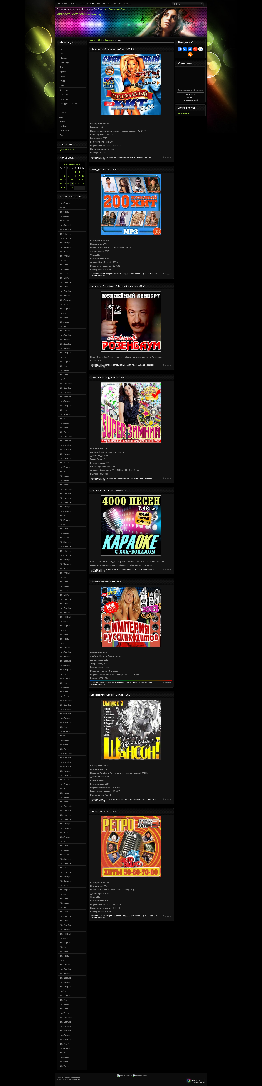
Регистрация (114, 9)
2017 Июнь (64, 581)
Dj (61, 108)
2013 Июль (64, 374)
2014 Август (64, 432)
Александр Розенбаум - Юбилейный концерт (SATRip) (118, 286)
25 (61, 187)
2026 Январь (65, 1035)
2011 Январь (65, 242)
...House (63, 112)
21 (72, 183)
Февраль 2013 (72, 164)
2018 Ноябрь (65, 656)
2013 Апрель (65, 361)
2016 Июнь (64, 529)
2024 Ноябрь (65, 973)
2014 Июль (64, 427)
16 (79, 180)
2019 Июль (64, 691)
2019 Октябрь (65, 705)
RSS (106, 9)
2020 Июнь (64, 740)
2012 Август (64, 326)
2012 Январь (65, 295)
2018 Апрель (65, 625)
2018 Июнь (64, 634)
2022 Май (64, 841)
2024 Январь (65, 929)
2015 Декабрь (65, 502)
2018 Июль (64, 639)
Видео (63, 76)
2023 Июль (64, 903)
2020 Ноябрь (65, 762)
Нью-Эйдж (64, 62)
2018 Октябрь (65, 652)
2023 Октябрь (65, 916)
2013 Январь (65, 348)
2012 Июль (64, 322)
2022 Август (64, 854)
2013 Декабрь (65, 396)
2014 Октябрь (65, 440)
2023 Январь (65, 876)
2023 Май (64, 894)
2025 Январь (65, 982)
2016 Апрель (65, 520)
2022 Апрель (65, 837)
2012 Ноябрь (65, 339)
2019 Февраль (65, 669)
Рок (61, 49)
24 (83, 183)
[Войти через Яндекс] (195, 49)
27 (68, 187)
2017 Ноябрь (65, 603)
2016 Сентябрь (66, 542)
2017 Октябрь (65, 599)
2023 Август (64, 907)
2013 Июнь (64, 370)
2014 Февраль (65, 405)
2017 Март (64, 568)
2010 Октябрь (65, 229)
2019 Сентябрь (66, 700)
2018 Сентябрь (66, 647)
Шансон (63, 58)
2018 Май (64, 630)
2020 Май (64, 735)
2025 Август (64, 1013)
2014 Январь (65, 401)
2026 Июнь (64, 1057)
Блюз (62, 85)
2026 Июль (64, 1061)
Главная (92, 40)
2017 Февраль (65, 564)
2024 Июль (64, 956)
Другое (63, 71)
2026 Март (64, 1044)
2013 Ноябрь (65, 392)
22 (75, 183)
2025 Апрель (65, 995)
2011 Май (64, 260)
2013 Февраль (65, 352)
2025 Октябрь (65, 1022)
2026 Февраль (65, 1039)
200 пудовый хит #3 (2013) (104, 169)
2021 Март (64, 779)
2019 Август (64, 696)
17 (83, 180)
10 (83, 176)
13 (68, 180)
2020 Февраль (65, 722)
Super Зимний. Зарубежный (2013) (108, 377)
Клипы (63, 81)
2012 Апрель (65, 308)
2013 (100, 40)
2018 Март (64, 621)
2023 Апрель (65, 890)
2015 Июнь (64, 476)
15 (75, 180)
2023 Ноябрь (65, 920)
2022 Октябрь (65, 863)
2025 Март (64, 991)
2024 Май (64, 947)
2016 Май (64, 524)
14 (72, 180)
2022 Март (64, 832)
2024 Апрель (65, 942)
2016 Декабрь (65, 555)
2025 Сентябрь (66, 1017)
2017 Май (64, 577)
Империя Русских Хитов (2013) (106, 581)
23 (79, 183)
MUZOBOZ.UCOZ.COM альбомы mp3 (80, 14)
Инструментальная (68, 103)
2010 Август (64, 220)
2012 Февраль (65, 300)
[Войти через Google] (200, 49)
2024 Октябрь (65, 969)
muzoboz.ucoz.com (196, 1080)
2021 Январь (65, 771)
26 (65, 187)
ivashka (138, 274)
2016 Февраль (65, 511)
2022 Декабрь (65, 872)
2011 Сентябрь (66, 278)
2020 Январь (65, 718)
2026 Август (64, 1066)
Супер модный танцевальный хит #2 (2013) (112, 49)
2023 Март (64, 885)
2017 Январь (65, 559)
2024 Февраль (65, 934)
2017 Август (64, 590)
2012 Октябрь (65, 335)
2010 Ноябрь (65, 234)
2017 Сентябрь (66, 595)
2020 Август (64, 749)
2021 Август (64, 801)
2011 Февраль (65, 247)
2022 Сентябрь (66, 859)
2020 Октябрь (65, 757)
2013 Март (64, 357)
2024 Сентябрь (66, 964)
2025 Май (64, 1000)
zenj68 (132, 157)
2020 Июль (64, 744)
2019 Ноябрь (65, 709)
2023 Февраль (65, 881)
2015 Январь (65, 454)
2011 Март (64, 251)
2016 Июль (64, 533)
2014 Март (64, 410)
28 (72, 187)
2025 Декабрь (65, 1030)
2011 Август (64, 273)
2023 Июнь (64, 898)
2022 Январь (65, 823)
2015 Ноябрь (65, 498)
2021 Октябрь (65, 810)
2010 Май (64, 207)
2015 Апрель (65, 467)
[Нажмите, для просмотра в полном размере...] (131, 114)
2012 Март (64, 304)
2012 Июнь (64, 317)
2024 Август (64, 960)
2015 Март (64, 462)
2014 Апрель (65, 414)
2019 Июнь (64, 687)
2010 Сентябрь (66, 225)
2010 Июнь (64, 212)
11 (61, 180)
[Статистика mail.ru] (140, 1075)
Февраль (109, 40)
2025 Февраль (65, 986)
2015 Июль (64, 480)
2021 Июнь (64, 793)
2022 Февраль (65, 828)
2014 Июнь (64, 423)
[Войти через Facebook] (190, 49)
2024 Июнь (64, 951)
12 (65, 180)
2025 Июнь (64, 1004)
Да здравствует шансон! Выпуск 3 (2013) (111, 694)
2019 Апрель (65, 678)
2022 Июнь (64, 845)
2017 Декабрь (65, 608)
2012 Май (64, 313)
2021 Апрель (65, 784)
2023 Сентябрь (66, 912)
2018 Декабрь (65, 661)
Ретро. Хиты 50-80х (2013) (103, 811)
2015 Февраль (65, 458)
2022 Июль (64, 850)
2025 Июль (64, 1008)
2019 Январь (65, 665)
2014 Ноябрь (65, 445)
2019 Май (64, 683)
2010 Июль (64, 216)
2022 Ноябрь (65, 867)
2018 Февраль (65, 617)
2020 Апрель (65, 731)
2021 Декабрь (65, 819)
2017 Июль (64, 586)
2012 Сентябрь (66, 330)
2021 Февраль (65, 775)
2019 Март (64, 674)
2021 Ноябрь (65, 815)
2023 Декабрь (65, 925)
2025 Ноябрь (65, 1026)
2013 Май (64, 366)
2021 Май (64, 788)
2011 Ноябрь (65, 286)
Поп (62, 53)
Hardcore (63, 126)
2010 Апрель (65, 203)
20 (68, 183)
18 (61, 183)
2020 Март (64, 727)
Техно (62, 67)
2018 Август (64, 643)
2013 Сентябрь (66, 383)
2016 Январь (65, 507)
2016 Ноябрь (65, 551)
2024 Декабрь (65, 978)
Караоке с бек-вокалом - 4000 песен (109, 490)
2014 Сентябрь (66, 436)
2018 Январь (65, 612)
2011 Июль (64, 269)
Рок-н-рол (64, 94)
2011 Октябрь (65, 282)
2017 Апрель (65, 573)
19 (65, 183)
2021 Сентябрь (66, 806)
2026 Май (64, 1052)
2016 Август (64, 537)
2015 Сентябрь (66, 489)
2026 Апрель (65, 1048)
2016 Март (64, 515)
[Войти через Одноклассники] (190, 54)
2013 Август (64, 379)
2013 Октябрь (65, 388)
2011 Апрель (65, 256)
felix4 (134, 365)
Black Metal (64, 130)
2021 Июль (64, 797)
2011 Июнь (64, 264)
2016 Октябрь (65, 546)
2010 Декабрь (65, 238)
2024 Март (64, 938)
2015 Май (64, 471)
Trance (62, 121)
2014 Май (64, 418)
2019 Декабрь (65, 713)
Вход (123, 9)
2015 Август (64, 484)
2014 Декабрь (65, 449)
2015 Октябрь (65, 493)
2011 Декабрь (65, 291)
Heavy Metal (64, 99)
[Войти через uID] (180, 49)
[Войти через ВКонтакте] (185, 49)
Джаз (62, 135)
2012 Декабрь (65, 344)
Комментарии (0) (98, 159)
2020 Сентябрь (66, 753)
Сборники (64, 90)
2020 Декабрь (65, 766)
